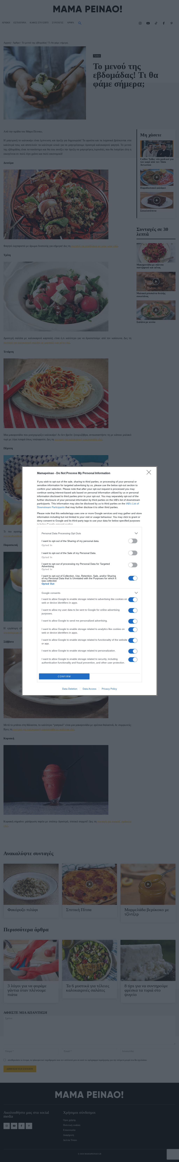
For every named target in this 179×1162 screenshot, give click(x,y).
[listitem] (89, 533)
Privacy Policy (109, 688)
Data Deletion (69, 688)
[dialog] (89, 581)
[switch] (132, 541)
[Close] (150, 473)
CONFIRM (64, 676)
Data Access (89, 688)
